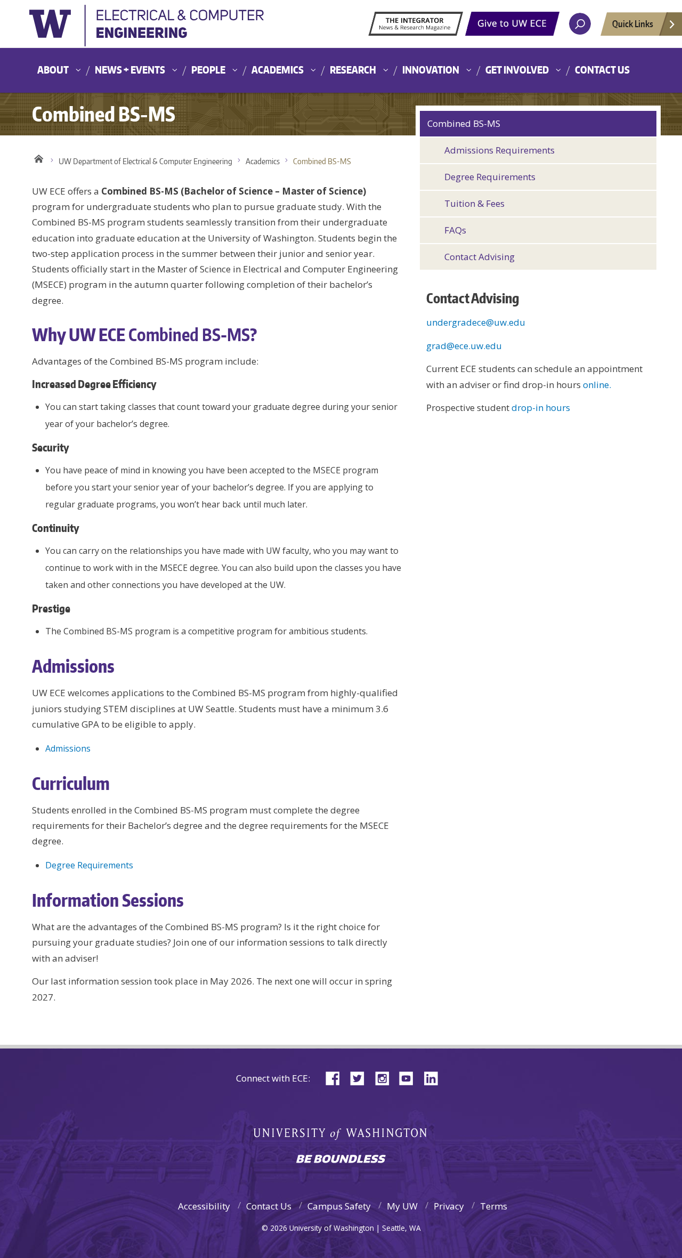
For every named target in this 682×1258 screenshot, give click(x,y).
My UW (402, 1206)
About (53, 69)
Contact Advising (479, 257)
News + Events (130, 69)
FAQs (455, 230)
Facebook (337, 1078)
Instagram (386, 1078)
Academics (277, 69)
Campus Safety (339, 1206)
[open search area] (580, 24)
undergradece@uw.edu (475, 322)
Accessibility (204, 1206)
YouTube (410, 1078)
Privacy (449, 1206)
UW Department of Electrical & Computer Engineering (145, 161)
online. (597, 384)
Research (353, 69)
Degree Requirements (89, 865)
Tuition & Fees (474, 203)
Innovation (430, 69)
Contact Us (602, 69)
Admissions (68, 748)
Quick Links (632, 23)
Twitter (361, 1078)
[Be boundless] (341, 1160)
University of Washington (146, 29)
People (208, 69)
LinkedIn (435, 1078)
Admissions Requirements (499, 150)
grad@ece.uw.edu (464, 346)
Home (38, 159)
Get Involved (517, 69)
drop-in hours (541, 407)
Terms (493, 1206)
